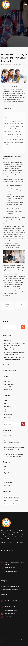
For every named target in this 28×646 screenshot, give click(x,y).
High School (7, 406)
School (6, 412)
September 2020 (9, 384)
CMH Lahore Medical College (17, 543)
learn (11, 500)
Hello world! (7, 340)
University (7, 417)
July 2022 (7, 381)
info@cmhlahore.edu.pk (11, 571)
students (6, 504)
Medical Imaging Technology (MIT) (12, 589)
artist (5, 497)
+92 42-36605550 (10, 568)
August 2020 (8, 387)
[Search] (23, 424)
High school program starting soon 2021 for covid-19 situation (14, 448)
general (5, 500)
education (16, 497)
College (6, 400)
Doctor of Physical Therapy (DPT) (12, 586)
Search (5, 321)
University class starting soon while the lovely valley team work (14, 442)
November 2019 (8, 390)
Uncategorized (8, 414)
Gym (5, 403)
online (16, 500)
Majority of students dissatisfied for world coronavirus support (13, 455)
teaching (13, 504)
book (10, 497)
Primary (6, 409)
